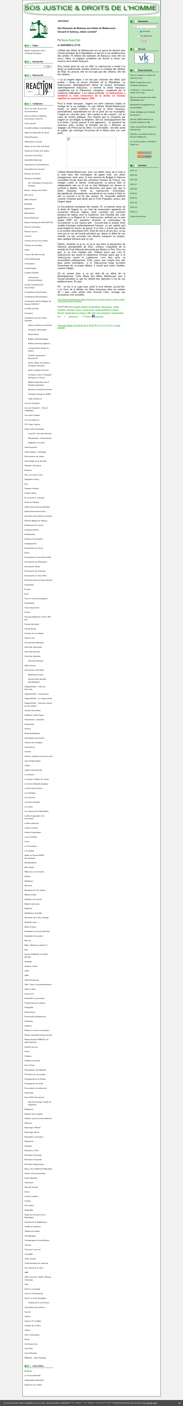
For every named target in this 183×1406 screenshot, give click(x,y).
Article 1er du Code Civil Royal (36, 146)
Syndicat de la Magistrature (35, 1222)
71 (98, 325)
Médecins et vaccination (34, 872)
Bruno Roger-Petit (71, 40)
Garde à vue (29, 638)
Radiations (28, 1109)
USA (26, 1284)
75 (109, 325)
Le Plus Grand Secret (33, 788)
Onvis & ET (29, 994)
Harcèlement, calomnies (34, 720)
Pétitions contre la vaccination (36, 1030)
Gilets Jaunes (30, 665)
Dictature (28, 470)
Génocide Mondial (35, 661)
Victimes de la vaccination (38, 1303)
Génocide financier (32, 652)
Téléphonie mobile (32, 1231)
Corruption (28, 313)
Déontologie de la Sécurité (35, 461)
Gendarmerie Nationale (34, 643)
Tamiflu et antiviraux (32, 1227)
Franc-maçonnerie (31, 608)
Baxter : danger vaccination (35, 190)
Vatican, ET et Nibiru (32, 1321)
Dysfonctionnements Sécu (35, 511)
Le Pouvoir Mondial (32, 1375)
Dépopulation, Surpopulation (40, 438)
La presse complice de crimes (36, 779)
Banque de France (32, 174)
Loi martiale (29, 851)
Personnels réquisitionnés (35, 1017)
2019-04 (133, 189)
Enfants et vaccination (33, 539)
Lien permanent (103, 313)
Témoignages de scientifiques (36, 1240)
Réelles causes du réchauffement (38, 1118)
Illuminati (28, 1371)
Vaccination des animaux (34, 1307)
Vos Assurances (31, 1344)
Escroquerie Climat (32, 566)
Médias (27, 876)
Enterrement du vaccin (33, 548)
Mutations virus (30, 922)
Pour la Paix (29, 1065)
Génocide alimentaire (33, 647)
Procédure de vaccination (35, 1074)
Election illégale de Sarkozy (35, 521)
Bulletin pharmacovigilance (39, 343)
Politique (28, 1056)
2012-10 (133, 212)
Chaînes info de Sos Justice (36, 241)
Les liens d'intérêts (32, 802)
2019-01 (133, 198)
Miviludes (28, 908)
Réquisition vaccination (33, 1137)
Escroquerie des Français (34, 571)
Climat (26, 250)
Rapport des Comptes (33, 1114)
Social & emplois (31, 1196)
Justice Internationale (33, 770)
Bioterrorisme (33, 334)
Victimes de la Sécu (32, 1326)
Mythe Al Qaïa (30, 927)
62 (74, 325)
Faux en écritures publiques (35, 599)
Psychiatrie (28, 1093)
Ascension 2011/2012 (33, 155)
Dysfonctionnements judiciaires (37, 507)
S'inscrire (146, 31)
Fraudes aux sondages (34, 633)
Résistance (29, 1141)
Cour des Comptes (32, 415)
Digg (88, 316)
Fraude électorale (31, 624)
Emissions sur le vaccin (33, 525)
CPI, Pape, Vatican (32, 424)
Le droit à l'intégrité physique (36, 784)
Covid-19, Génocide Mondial (39, 433)
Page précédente (65, 325)
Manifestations (30, 863)
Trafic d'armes (30, 1259)
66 (85, 325)
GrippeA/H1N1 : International (36, 694)
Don (26, 484)
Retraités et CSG (31, 1150)
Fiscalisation (29, 603)
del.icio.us (72, 316)
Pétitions (28, 1026)
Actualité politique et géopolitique (38, 128)
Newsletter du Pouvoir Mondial (37, 931)
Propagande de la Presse (35, 1079)
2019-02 (133, 193)
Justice (27, 765)
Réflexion (28, 1123)
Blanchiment (29, 213)
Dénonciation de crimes (34, 456)
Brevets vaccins (30, 232)
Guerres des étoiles (32, 710)
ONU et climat (30, 989)
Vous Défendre (30, 1353)
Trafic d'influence (35, 399)
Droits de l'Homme (31, 502)
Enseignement (30, 544)
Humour (27, 729)
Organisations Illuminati (34, 1380)
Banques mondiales (32, 178)
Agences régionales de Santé (36, 133)
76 (111, 325)
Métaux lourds (30, 895)
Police (26, 1051)
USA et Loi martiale (32, 1289)
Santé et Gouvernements (34, 1173)
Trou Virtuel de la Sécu (33, 1268)
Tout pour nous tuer (32, 1249)
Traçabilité (28, 1254)
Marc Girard (29, 867)
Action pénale (30, 123)
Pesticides (28, 1021)
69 (93, 325)
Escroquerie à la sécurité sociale (37, 557)
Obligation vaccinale (36, 443)
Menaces (28, 885)
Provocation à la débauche (35, 1088)
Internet (27, 752)
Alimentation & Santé (33, 142)
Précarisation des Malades (35, 1070)
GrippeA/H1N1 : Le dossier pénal (38, 698)
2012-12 (133, 207)
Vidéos (27, 1330)
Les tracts (28, 807)
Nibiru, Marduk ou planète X (36, 945)
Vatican (27, 1316)
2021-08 (133, 180)
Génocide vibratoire (32, 656)
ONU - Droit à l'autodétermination (38, 984)
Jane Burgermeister (32, 761)
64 (79, 325)
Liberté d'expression (32, 832)
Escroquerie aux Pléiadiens (35, 562)
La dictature (29, 775)
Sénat (26, 1192)
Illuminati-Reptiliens (32, 733)
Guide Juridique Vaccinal (38, 370)
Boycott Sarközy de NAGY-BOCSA (38, 222)
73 (103, 325)
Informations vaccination (34, 738)
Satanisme (28, 1182)
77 (114, 325)
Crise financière (30, 447)
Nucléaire (28, 962)
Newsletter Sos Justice (33, 936)
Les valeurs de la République (36, 811)
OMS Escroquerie (31, 980)
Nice (26, 950)
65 (82, 325)
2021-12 (133, 170)
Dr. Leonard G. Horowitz (34, 498)
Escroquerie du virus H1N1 (35, 576)
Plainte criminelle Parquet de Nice (38, 1035)
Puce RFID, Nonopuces (34, 1097)
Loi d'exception (30, 846)
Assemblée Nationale (33, 160)
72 (101, 325)
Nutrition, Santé (30, 966)
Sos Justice (29, 1205)
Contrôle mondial (31, 309)
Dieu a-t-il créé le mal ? (33, 475)
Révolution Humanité (33, 1160)
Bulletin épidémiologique (38, 339)
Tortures (27, 1245)
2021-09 (133, 175)
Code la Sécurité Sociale (34, 254)
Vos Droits (28, 1348)
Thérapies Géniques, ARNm (39, 394)
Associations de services (34, 169)
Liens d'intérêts (30, 837)
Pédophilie (28, 1007)
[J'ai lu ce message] (179, 1403)
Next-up (27, 940)
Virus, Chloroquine (32, 1335)
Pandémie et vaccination (34, 998)
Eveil (26, 594)
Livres (26, 841)
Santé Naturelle (30, 1178)
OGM (26, 971)
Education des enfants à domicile (38, 516)
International (29, 747)
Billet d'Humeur (30, 199)
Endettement (29, 534)
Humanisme (29, 724)
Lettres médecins (31, 823)
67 (87, 325)
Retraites (28, 1146)
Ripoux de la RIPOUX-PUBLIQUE (38, 1169)
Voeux (27, 1339)
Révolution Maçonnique (34, 1164)
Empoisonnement (31, 530)
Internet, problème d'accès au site (38, 756)
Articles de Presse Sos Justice (36, 151)
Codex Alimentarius (32, 259)
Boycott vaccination (32, 227)
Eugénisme (29, 585)
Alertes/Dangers (31, 137)
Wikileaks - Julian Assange (35, 1358)
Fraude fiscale (30, 629)
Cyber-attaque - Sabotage (35, 452)
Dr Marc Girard (30, 493)
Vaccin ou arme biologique (35, 1298)
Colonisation (29, 264)
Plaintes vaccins (31, 1047)
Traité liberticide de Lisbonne (36, 1263)
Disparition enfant (31, 479)
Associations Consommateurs (36, 165)
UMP (26, 1272)
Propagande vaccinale (33, 1083)
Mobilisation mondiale (33, 913)
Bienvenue (28, 195)
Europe (27, 589)
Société (27, 1201)
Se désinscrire (146, 36)
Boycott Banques (31, 218)
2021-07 (133, 184)
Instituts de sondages (33, 742)
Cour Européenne (31, 420)
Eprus (26, 553)
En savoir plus (150, 1403)
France (27, 612)
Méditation (28, 881)
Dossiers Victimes (31, 488)
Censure (27, 236)
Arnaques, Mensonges (37, 330)
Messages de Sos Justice (35, 890)
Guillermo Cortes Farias (34, 715)
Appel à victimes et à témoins (40, 325)
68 (90, 325)
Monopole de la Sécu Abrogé (36, 918)
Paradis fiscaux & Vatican (34, 1003)
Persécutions (29, 1012)
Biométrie (28, 204)
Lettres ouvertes (31, 828)
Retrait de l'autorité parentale (40, 389)
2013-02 (133, 203)
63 (77, 325)
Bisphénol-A (29, 209)
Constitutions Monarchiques (35, 297)
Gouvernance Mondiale (34, 670)
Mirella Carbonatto (31, 904)
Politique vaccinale (32, 1061)
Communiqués (30, 268)
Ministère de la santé (33, 899)
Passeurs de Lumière (33, 1385)
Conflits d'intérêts (31, 273)
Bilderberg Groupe (35, 675)
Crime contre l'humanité (34, 429)
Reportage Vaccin (31, 1132)
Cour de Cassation (32, 403)
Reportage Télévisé (32, 1128)
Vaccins (27, 1312)
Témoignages (30, 1236)
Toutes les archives (138, 216)
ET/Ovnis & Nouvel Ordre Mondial (38, 580)
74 (106, 325)
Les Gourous (29, 797)
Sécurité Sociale (31, 1187)
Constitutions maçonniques (35, 292)
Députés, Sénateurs (32, 466)
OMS (26, 975)
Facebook (99, 316)
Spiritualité (28, 1210)
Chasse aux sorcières (33, 245)
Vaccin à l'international (33, 1293)
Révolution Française (33, 1155)
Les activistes (30, 793)
